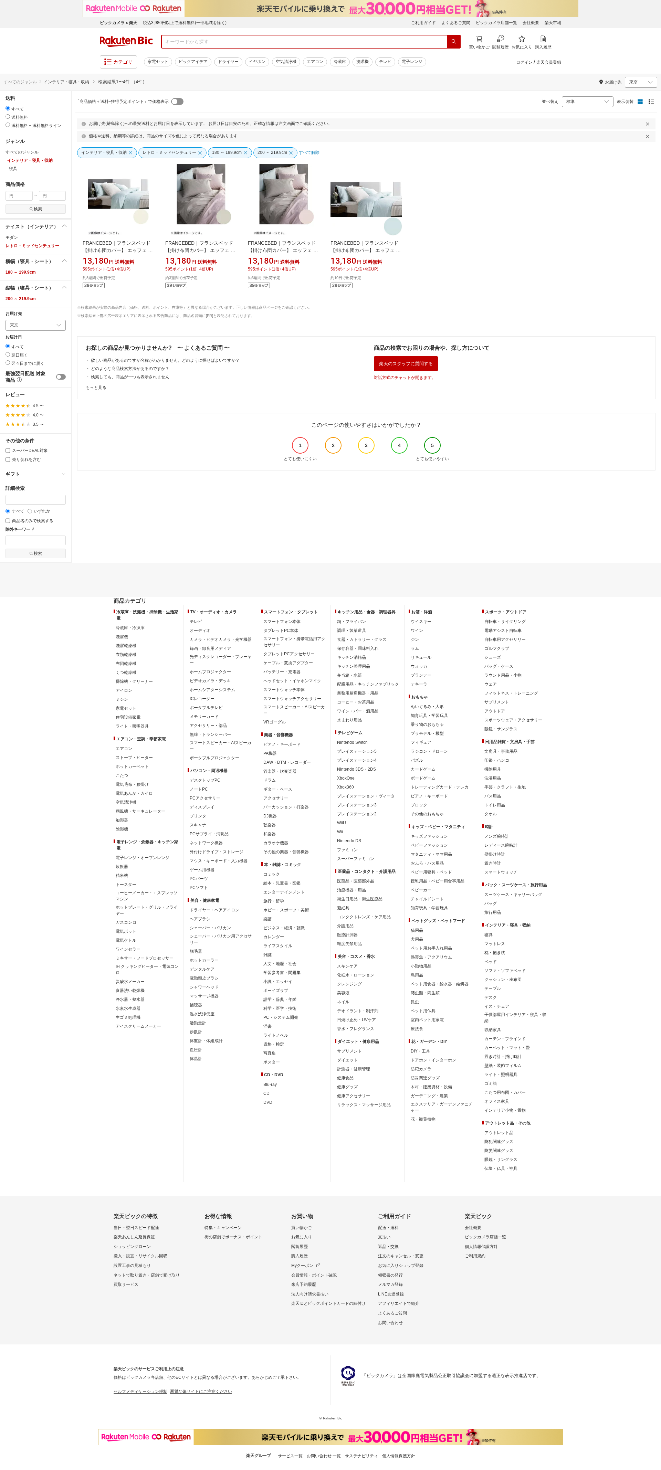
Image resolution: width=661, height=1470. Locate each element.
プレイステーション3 (357, 805)
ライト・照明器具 (132, 726)
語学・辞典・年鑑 (279, 999)
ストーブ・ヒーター (134, 757)
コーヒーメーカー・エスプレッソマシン (147, 895)
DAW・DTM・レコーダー (287, 762)
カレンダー (273, 936)
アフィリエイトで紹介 (398, 1303)
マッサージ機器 (204, 996)
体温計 (196, 1058)
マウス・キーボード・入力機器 (219, 860)
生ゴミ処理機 (128, 1017)
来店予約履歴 (303, 1284)
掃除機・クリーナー (134, 681)
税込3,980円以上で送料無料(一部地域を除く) (185, 22)
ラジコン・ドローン (429, 751)
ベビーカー (421, 890)
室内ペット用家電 (427, 1019)
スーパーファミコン (355, 858)
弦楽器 (269, 825)
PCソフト (199, 887)
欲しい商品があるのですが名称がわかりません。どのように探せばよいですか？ (165, 360)
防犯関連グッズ (498, 1141)
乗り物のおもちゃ (427, 724)
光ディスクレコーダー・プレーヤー (221, 659)
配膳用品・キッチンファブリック (368, 684)
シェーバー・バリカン (210, 928)
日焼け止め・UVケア (356, 1019)
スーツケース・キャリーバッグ (513, 894)
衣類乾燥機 (126, 654)
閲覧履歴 (299, 1246)
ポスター (271, 1062)
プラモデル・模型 (427, 733)
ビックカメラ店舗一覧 (496, 22)
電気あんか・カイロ (134, 793)
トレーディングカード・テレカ (440, 787)
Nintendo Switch (352, 742)
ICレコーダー (202, 698)
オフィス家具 (496, 1101)
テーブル (492, 988)
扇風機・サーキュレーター (140, 811)
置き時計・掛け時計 (503, 1056)
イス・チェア (496, 1006)
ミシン (122, 699)
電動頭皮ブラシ (204, 978)
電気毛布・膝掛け (132, 784)
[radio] (8, 108)
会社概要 (531, 22)
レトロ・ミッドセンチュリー (32, 245)
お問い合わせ (390, 1322)
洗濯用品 (492, 778)
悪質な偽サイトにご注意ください (201, 1391)
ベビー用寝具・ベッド (431, 872)
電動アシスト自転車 (503, 630)
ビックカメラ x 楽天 (118, 22)
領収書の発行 (390, 1275)
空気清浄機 (286, 61)
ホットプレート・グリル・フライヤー (147, 910)
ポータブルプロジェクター (214, 757)
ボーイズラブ (275, 990)
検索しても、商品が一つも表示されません (130, 376)
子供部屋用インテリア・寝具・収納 (515, 1017)
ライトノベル (275, 1035)
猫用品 (417, 930)
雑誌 (267, 954)
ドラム (269, 780)
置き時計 (492, 863)
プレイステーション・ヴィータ (366, 796)
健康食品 (345, 1078)
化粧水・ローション (355, 975)
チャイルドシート (427, 899)
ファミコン (347, 849)
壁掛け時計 (494, 854)
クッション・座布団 (503, 979)
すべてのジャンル (20, 82)
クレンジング (349, 984)
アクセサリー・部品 (208, 725)
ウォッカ (419, 666)
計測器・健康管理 (353, 1069)
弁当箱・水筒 (349, 675)
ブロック (419, 805)
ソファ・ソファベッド (505, 970)
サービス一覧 (290, 1455)
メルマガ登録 (390, 1284)
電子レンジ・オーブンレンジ (142, 857)
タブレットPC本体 (280, 630)
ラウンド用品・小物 (503, 675)
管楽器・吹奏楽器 (279, 771)
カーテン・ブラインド (505, 1038)
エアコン (315, 61)
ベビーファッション (429, 845)
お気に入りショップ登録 (400, 1265)
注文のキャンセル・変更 (400, 1256)
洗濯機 (362, 61)
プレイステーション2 (357, 814)
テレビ (385, 61)
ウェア (490, 684)
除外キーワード (20, 529)
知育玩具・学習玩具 (429, 715)
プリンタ (198, 816)
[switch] (61, 377)
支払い (384, 1237)
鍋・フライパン (351, 621)
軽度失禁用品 (349, 943)
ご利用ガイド (423, 22)
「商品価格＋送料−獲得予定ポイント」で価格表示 (122, 101)
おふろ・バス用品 (427, 863)
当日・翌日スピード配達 (136, 1227)
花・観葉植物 (423, 1119)
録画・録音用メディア (210, 648)
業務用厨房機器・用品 (357, 693)
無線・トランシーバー (210, 734)
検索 (38, 209)
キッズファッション (429, 836)
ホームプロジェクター (210, 671)
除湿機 (122, 829)
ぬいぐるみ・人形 (427, 706)
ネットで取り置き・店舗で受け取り (147, 1275)
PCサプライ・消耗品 (209, 834)
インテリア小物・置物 (505, 1110)
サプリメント (349, 1051)
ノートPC (199, 789)
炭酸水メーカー (130, 981)
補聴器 (196, 1005)
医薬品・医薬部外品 (355, 881)
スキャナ (198, 825)
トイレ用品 (494, 805)
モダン (12, 237)
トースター (126, 884)
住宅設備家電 (128, 717)
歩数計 (196, 1031)
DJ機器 (270, 816)
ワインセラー (128, 949)
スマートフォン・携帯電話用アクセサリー (294, 641)
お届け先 (14, 313)
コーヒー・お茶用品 (355, 702)
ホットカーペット (132, 766)
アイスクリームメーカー (138, 1026)
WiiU (341, 823)
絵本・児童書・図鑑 (282, 883)
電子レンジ (412, 61)
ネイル (343, 1002)
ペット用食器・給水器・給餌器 (440, 984)
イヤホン (257, 61)
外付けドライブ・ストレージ (216, 851)
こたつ (122, 775)
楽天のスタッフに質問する (406, 363)
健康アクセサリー (353, 1095)
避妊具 (343, 908)
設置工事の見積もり (132, 1265)
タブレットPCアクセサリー (289, 654)
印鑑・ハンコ (496, 760)
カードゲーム (423, 769)
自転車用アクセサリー (505, 639)
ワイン (417, 630)
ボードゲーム (423, 778)
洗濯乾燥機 (126, 645)
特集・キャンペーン (223, 1227)
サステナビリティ (361, 1455)
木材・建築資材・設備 (431, 1087)
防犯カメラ (421, 1069)
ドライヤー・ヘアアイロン (214, 910)
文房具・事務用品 (500, 751)
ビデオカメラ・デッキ (210, 680)
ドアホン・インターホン (433, 1060)
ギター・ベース (277, 789)
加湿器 (122, 820)
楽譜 (267, 919)
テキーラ (419, 684)
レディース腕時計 (500, 845)
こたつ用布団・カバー (505, 1092)
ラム (415, 648)
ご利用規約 (475, 1256)
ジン (415, 639)
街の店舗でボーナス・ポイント (233, 1237)
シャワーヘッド (204, 987)
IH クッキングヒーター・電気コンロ (147, 969)
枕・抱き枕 (494, 952)
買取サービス (126, 1284)
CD (266, 1093)
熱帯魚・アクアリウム (431, 957)
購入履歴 (299, 1256)
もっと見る (96, 387)
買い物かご (301, 1227)
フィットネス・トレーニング (511, 693)
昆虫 (415, 1002)
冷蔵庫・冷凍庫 (130, 627)
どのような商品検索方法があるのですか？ (130, 368)
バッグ (490, 903)
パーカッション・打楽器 (286, 807)
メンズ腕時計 (496, 836)
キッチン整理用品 (353, 666)
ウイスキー (421, 621)
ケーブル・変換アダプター (288, 662)
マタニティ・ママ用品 (431, 854)
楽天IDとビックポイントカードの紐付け (328, 1303)
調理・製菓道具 (351, 630)
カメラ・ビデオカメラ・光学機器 (221, 639)
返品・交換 (388, 1246)
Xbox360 (345, 787)
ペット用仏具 (423, 1010)
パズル (417, 760)
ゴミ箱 (490, 1083)
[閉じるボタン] (648, 123)
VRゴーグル (274, 722)
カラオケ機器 (275, 842)
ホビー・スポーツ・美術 (286, 910)
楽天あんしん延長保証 (134, 1237)
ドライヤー (228, 61)
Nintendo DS (349, 840)
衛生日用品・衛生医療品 (359, 899)
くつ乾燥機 (126, 672)
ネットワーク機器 (206, 842)
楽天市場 (553, 22)
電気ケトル (126, 940)
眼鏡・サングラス (500, 729)
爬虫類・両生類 (425, 993)
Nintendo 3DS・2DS (356, 769)
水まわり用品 (349, 720)
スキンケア (347, 966)
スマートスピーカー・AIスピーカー (220, 745)
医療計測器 (347, 934)
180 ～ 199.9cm (21, 272)
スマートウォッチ (500, 872)
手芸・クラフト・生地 (505, 787)
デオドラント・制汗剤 (357, 1010)
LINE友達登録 (391, 1294)
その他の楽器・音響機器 (286, 851)
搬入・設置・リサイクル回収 (140, 1256)
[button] (35, 226)
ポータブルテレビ (206, 707)
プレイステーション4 (357, 760)
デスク (490, 997)
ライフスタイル (277, 945)
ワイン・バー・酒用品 (357, 711)
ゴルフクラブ (496, 648)
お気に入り (301, 1237)
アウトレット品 (498, 1132)
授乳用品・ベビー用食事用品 (437, 881)
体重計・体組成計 (206, 1040)
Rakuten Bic (126, 41)
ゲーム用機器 (202, 869)
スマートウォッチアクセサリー (292, 698)
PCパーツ (199, 878)
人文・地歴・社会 (279, 963)
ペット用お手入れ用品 (431, 948)
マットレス (494, 943)
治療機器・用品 (351, 890)
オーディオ (200, 630)
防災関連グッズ (425, 1078)
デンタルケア (202, 969)
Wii (340, 831)
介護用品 (345, 925)
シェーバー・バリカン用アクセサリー (221, 939)
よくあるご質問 (455, 22)
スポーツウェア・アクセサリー (513, 720)
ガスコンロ (126, 922)
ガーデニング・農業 (429, 1095)
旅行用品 (492, 912)
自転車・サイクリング (505, 621)
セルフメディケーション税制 (140, 1391)
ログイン (524, 62)
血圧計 (196, 1049)
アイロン (124, 690)
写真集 (269, 1053)
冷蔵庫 (340, 61)
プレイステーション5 (357, 751)
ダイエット (347, 1060)
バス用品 (492, 796)
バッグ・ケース (498, 666)
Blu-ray (270, 1084)
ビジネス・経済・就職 (284, 928)
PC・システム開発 (280, 1017)
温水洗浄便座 (202, 1014)
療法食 (417, 1028)
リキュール (421, 657)
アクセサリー (275, 798)
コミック (271, 874)
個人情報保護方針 (481, 1246)
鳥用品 (417, 975)
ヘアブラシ (200, 919)
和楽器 (269, 834)
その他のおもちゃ (427, 814)
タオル (490, 814)
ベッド (490, 961)
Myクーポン (302, 1265)
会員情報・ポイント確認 (314, 1275)
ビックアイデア (193, 61)
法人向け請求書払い (309, 1294)
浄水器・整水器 (130, 999)
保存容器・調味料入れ (357, 648)
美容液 (343, 993)
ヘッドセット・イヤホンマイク (292, 680)
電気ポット (126, 931)
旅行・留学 (273, 901)
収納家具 (492, 1029)
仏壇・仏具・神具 (500, 1168)
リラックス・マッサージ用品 (364, 1104)
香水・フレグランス (355, 1028)
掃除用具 (492, 769)
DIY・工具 (420, 1051)
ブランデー (421, 675)
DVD (267, 1102)
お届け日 (14, 337)
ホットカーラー (204, 960)
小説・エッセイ (277, 981)
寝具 (488, 934)
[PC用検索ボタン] (454, 42)
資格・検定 (273, 1044)
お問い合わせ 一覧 (324, 1455)
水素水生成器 (128, 1008)
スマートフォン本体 (282, 621)
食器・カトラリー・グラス (362, 639)
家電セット (158, 61)
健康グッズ (347, 1087)
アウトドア (494, 711)
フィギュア (421, 742)
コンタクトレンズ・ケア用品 (364, 916)
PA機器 (270, 753)
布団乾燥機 (126, 663)
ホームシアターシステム (212, 689)
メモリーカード (204, 716)
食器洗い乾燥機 (130, 990)
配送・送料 (388, 1227)
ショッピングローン (132, 1246)
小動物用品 (421, 966)
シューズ (492, 657)
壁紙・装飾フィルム (503, 1065)
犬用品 (417, 939)
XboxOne (346, 778)
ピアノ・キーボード (282, 744)
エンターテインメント (284, 892)
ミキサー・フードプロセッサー (145, 958)
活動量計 (198, 1022)
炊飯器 (122, 866)
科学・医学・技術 (279, 1008)
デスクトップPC (205, 780)
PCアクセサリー (205, 798)
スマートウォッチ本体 (284, 689)
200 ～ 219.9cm (21, 298)
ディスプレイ (202, 807)
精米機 (122, 875)
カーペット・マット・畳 (507, 1047)
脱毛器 (196, 951)
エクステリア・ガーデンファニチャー (442, 1107)
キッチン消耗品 (351, 657)
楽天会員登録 (548, 62)
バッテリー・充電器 (282, 671)
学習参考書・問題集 (282, 972)
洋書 (267, 1026)
